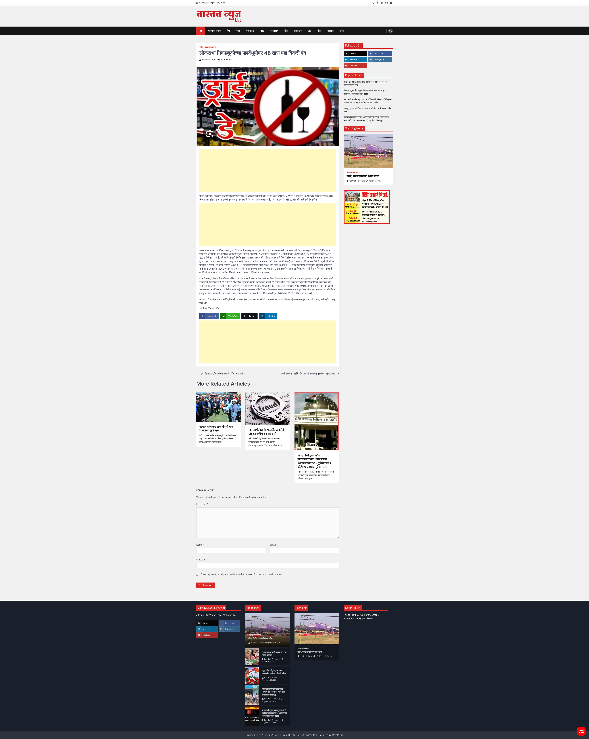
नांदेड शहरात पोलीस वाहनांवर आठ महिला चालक (274, 653)
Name (200, 544)
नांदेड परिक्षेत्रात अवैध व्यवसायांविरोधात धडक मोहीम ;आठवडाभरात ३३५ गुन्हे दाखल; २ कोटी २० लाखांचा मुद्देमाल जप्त (315, 461)
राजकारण (274, 31)
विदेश (238, 31)
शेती (319, 31)
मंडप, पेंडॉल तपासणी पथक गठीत (363, 176)
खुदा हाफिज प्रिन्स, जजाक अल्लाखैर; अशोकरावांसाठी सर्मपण (274, 672)
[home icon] (200, 31)
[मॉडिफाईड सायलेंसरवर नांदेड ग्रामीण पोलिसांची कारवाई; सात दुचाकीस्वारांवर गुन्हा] (252, 695)
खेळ (286, 31)
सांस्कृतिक (298, 31)
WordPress (337, 735)
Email (273, 544)
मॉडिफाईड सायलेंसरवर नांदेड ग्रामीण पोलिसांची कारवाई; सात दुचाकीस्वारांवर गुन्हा (366, 83)
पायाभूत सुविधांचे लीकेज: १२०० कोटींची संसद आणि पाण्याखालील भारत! (367, 110)
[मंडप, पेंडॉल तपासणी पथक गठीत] (368, 151)
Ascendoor (311, 735)
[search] (390, 31)
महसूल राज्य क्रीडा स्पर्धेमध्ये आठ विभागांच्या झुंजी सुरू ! (216, 428)
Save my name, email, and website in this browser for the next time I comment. (242, 574)
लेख (310, 31)
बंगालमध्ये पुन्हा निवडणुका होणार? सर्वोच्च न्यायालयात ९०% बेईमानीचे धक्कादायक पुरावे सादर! (365, 92)
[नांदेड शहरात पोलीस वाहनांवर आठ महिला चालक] (252, 656)
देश (228, 31)
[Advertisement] (267, 170)
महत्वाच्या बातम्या (214, 31)
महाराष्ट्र (250, 31)
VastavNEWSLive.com (276, 735)
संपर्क (342, 31)
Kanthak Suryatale (210, 59)
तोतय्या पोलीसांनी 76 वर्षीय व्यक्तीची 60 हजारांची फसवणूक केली (266, 432)
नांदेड (262, 31)
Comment (202, 504)
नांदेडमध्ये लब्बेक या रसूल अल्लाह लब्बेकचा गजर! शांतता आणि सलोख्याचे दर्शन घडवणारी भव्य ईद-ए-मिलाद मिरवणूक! (366, 118)
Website (200, 559)
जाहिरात (330, 31)
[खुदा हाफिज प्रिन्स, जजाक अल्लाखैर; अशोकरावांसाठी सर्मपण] (252, 675)
